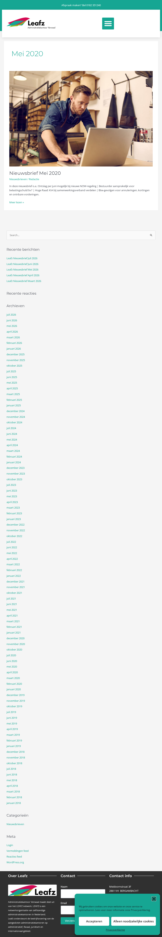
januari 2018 (14, 803)
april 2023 (12, 502)
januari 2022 (14, 576)
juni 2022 (12, 547)
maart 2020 (13, 678)
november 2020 (16, 644)
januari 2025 (14, 405)
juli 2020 (11, 655)
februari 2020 (14, 683)
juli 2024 (11, 428)
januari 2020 (14, 689)
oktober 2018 (14, 763)
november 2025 (16, 360)
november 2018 (16, 757)
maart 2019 (13, 735)
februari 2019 (14, 740)
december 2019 (15, 695)
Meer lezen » (16, 202)
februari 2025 (14, 400)
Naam (64, 886)
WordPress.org (15, 862)
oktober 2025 (14, 365)
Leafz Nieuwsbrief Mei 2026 (22, 269)
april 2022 (12, 559)
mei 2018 (12, 780)
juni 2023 (12, 490)
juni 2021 (12, 604)
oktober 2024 (14, 422)
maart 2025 (13, 394)
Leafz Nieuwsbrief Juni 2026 (22, 264)
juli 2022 (11, 542)
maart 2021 (13, 621)
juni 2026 (12, 320)
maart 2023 (13, 507)
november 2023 (16, 473)
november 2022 (16, 530)
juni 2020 (12, 661)
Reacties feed (14, 856)
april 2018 (12, 786)
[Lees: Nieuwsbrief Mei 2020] (81, 118)
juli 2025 (11, 371)
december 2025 (15, 354)
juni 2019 (12, 718)
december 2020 (15, 638)
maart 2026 (13, 337)
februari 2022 (14, 570)
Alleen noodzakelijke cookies (133, 921)
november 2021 (16, 587)
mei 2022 (12, 553)
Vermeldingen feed (18, 851)
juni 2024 (12, 434)
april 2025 (12, 388)
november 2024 (16, 417)
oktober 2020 (14, 649)
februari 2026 (14, 343)
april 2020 (12, 672)
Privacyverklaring (140, 910)
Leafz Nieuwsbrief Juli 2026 (22, 258)
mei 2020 (12, 666)
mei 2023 (12, 496)
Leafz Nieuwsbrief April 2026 (23, 275)
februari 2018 (14, 797)
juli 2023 (11, 485)
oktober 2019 (14, 706)
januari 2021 (14, 632)
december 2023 (15, 468)
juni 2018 (12, 774)
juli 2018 (11, 769)
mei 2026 (12, 326)
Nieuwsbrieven (18, 179)
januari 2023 (14, 519)
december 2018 (15, 752)
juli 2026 (11, 314)
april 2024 (12, 445)
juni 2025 (12, 377)
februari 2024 (14, 456)
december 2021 (15, 581)
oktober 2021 (14, 593)
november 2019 (16, 701)
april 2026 (12, 331)
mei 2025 (12, 382)
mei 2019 (12, 723)
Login (10, 845)
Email (64, 903)
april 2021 (12, 615)
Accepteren (94, 921)
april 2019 (12, 729)
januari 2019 (14, 746)
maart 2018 (13, 791)
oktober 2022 (14, 536)
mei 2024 (12, 439)
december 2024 (15, 411)
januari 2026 (14, 348)
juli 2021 (11, 598)
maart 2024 (13, 451)
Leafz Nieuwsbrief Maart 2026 (24, 281)
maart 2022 (13, 564)
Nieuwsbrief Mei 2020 (35, 173)
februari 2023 (14, 513)
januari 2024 (14, 462)
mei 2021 (12, 610)
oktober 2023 (14, 479)
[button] (154, 899)
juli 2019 (11, 712)
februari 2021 (14, 627)
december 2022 (15, 524)
